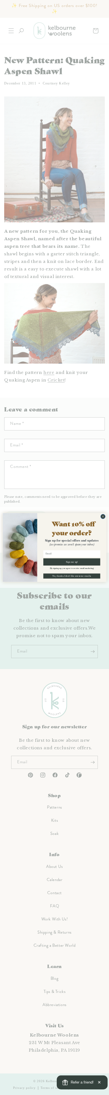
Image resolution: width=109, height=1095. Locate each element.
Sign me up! (72, 561)
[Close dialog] (103, 516)
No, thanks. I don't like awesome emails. (71, 575)
